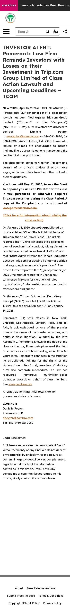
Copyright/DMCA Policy (24, 603)
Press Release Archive (40, 588)
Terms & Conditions (50, 595)
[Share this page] (65, 31)
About (19, 588)
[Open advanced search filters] (55, 31)
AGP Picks (9, 5)
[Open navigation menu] (6, 31)
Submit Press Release (21, 595)
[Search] (47, 31)
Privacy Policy (52, 603)
